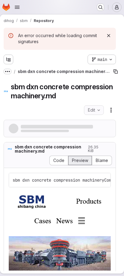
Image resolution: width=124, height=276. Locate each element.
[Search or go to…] (100, 7)
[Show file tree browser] (8, 59)
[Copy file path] (115, 71)
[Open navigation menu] (17, 7)
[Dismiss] (108, 35)
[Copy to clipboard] (103, 180)
